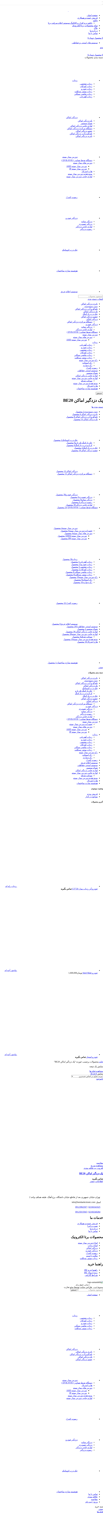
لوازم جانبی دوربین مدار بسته (79, 176)
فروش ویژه (92, 794)
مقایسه (94, 1499)
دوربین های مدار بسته (82, 163)
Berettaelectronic (96, 1285)
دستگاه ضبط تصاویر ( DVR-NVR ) (76, 160)
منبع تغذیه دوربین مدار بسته (80, 174)
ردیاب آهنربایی (86, 96)
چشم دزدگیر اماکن (84, 131)
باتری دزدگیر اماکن (84, 136)
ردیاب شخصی (86, 84)
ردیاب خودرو (86, 89)
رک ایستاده (87, 363)
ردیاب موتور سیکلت (83, 91)
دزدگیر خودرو (92, 324)
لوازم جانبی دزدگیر (84, 226)
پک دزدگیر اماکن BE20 (91, 1173)
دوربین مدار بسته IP (78, 169)
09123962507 (81, 1207)
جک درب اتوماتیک (90, 688)
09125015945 (81, 1212)
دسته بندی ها (97, 407)
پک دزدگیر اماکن (85, 121)
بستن (100, 667)
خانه (101, 1062)
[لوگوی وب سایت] (85, 10)
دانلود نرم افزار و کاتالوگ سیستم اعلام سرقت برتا (70, 23)
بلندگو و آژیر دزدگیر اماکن (81, 133)
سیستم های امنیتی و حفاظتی (85, 43)
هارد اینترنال (87, 171)
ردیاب (95, 342)
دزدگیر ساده (86, 221)
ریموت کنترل (92, 368)
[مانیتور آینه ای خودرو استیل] (57, 1054)
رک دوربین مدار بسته (88, 360)
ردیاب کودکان (86, 86)
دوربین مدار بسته (90, 334)
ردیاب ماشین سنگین (83, 94)
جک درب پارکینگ (90, 314)
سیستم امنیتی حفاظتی (87, 370)
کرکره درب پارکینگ (83, 693)
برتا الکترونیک (70, 1285)
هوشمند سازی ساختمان (87, 388)
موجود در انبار (91, 796)
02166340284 (94, 1212)
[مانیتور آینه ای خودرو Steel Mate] (57, 970)
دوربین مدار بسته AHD (76, 166)
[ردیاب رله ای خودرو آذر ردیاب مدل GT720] (57, 886)
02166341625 (94, 1207)
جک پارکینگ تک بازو (83, 691)
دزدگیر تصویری (85, 224)
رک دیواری (87, 365)
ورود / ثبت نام (91, 1502)
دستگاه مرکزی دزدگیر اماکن (79, 128)
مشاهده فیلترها (96, 1071)
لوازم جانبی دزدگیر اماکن (81, 126)
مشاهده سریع (97, 1165)
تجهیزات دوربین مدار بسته (80, 724)
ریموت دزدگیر (86, 229)
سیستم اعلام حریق (89, 763)
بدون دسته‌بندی (91, 306)
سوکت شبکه (86, 381)
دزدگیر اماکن (92, 319)
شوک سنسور (86, 123)
